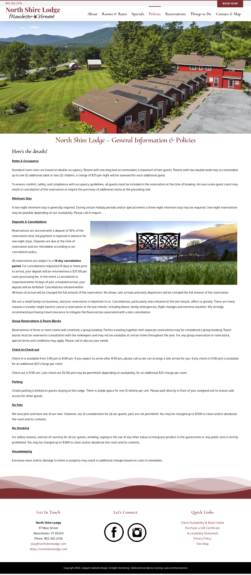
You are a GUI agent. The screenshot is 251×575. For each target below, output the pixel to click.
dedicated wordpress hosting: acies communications (159, 567)
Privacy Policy (202, 538)
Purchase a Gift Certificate (202, 528)
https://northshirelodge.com (48, 549)
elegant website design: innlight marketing (105, 567)
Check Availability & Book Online (202, 522)
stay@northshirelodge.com (48, 544)
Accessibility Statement (202, 533)
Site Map (203, 544)
